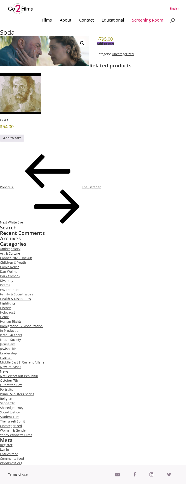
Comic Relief (9, 267)
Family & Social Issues (16, 294)
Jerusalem (7, 344)
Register (6, 445)
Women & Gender (13, 430)
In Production (10, 330)
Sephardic (7, 403)
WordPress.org (11, 463)
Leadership (8, 353)
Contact (86, 20)
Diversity (6, 280)
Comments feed (12, 458)
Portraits (6, 389)
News (4, 371)
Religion (6, 398)
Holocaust (7, 312)
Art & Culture (10, 253)
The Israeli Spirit (12, 421)
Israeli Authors (11, 335)
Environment (10, 289)
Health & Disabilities (15, 299)
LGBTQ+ (6, 358)
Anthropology (10, 249)
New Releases (10, 367)
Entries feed (9, 454)
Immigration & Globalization (21, 326)
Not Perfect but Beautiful (19, 376)
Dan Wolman (10, 271)
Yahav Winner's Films (16, 435)
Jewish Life (8, 348)
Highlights (7, 303)
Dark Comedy (10, 276)
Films (47, 20)
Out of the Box (11, 385)
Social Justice (10, 412)
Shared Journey (11, 407)
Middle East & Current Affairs (22, 362)
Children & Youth (13, 262)
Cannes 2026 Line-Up (16, 258)
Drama (5, 285)
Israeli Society (10, 339)
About (65, 20)
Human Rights (11, 321)
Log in (4, 449)
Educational (113, 20)
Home (4, 317)
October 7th (9, 380)
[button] (82, 43)
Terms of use (18, 474)
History (5, 308)
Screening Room (147, 20)
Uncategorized (123, 54)
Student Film (9, 417)
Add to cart (105, 43)
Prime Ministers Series (17, 394)
